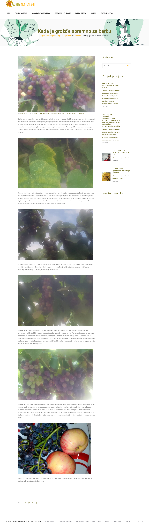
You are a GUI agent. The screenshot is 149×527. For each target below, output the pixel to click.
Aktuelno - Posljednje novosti (41, 113)
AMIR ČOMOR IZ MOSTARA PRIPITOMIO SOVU (121, 153)
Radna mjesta (96, 521)
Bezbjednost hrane (82, 521)
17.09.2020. (23, 113)
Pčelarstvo (105, 137)
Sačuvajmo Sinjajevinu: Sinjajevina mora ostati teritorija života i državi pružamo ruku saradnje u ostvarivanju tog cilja (111, 120)
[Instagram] (142, 521)
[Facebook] (138, 521)
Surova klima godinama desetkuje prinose (121, 171)
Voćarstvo (81, 113)
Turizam (116, 140)
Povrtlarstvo (105, 101)
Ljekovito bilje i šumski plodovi (111, 132)
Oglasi (107, 521)
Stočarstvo (110, 140)
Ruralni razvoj (117, 521)
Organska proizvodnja (108, 134)
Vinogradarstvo (71, 113)
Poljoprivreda (55, 113)
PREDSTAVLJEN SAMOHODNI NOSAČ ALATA (110, 85)
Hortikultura (105, 93)
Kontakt (127, 521)
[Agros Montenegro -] (20, 3)
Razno (63, 113)
